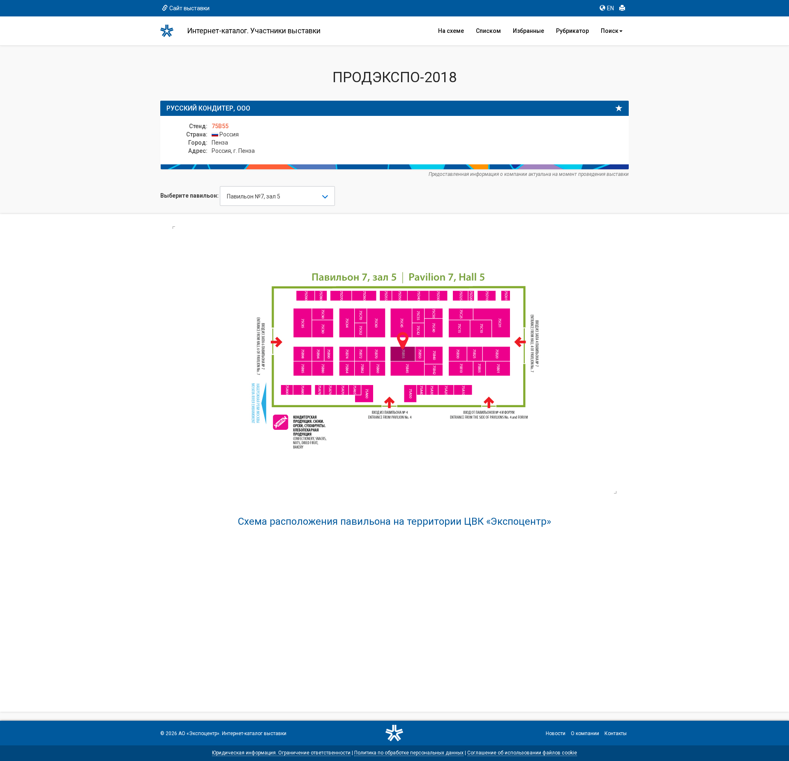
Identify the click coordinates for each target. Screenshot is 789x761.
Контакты (615, 733)
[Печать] (622, 8)
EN (610, 8)
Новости (555, 733)
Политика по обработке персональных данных (409, 753)
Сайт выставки (189, 8)
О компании (585, 733)
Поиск (609, 31)
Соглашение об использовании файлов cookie (522, 753)
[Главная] (170, 31)
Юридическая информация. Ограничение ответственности (281, 753)
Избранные (528, 31)
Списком (488, 31)
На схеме (451, 31)
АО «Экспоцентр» (198, 733)
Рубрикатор (572, 31)
